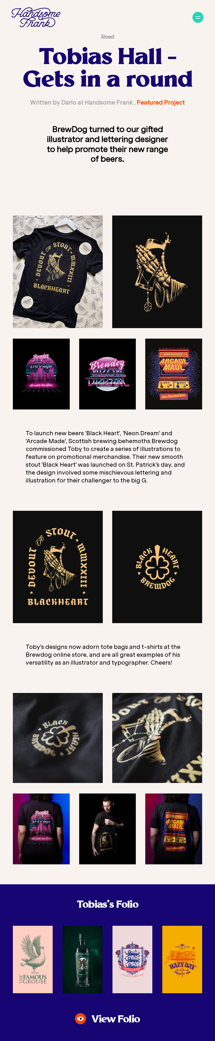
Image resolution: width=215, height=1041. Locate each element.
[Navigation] (197, 17)
